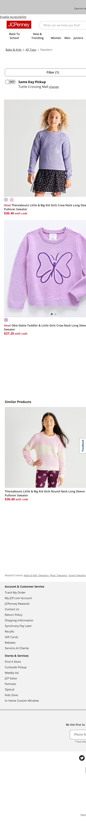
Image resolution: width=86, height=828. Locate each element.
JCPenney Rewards (17, 603)
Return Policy (13, 615)
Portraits (10, 684)
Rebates (10, 642)
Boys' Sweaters (58, 575)
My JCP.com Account (18, 598)
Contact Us (12, 609)
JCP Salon (11, 678)
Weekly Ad (12, 673)
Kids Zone (11, 695)
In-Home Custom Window (22, 700)
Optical (9, 689)
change (54, 87)
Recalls (9, 631)
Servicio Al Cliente (17, 648)
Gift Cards (11, 637)
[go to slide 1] (52, 194)
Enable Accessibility (13, 17)
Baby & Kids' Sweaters (36, 575)
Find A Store (13, 661)
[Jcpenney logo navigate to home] (18, 25)
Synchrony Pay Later (18, 626)
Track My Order (15, 592)
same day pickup (32, 82)
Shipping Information (19, 620)
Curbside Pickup (16, 667)
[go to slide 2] (55, 194)
